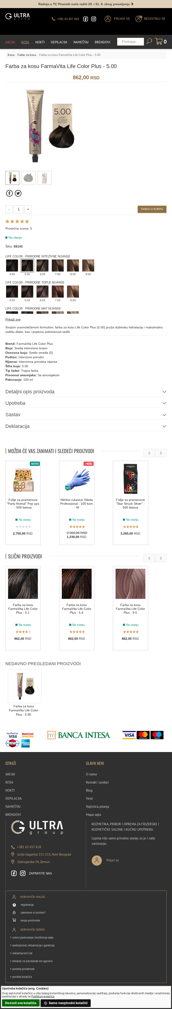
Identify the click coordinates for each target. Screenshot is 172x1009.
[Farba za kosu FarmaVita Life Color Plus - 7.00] (57, 265)
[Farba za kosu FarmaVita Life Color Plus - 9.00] (88, 265)
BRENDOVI (13, 814)
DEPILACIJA (13, 798)
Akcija (10, 42)
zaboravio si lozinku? (33, 912)
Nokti (40, 42)
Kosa (25, 42)
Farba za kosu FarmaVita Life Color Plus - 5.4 (76, 608)
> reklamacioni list (21, 953)
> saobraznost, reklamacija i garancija (32, 945)
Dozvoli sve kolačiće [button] (20, 1003)
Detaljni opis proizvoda (29, 391)
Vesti (89, 798)
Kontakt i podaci (97, 782)
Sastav (12, 414)
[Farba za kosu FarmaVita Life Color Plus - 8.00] (73, 265)
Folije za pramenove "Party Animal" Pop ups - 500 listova (23, 503)
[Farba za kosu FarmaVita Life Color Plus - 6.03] (42, 291)
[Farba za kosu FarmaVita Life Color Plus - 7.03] (57, 291)
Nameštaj (80, 42)
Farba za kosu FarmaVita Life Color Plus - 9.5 (130, 608)
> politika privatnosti (22, 969)
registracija (27, 905)
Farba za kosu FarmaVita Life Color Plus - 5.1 (23, 608)
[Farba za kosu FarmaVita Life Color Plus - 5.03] (27, 291)
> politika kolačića (21, 977)
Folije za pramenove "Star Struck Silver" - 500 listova (130, 503)
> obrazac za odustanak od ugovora (31, 961)
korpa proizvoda (30, 920)
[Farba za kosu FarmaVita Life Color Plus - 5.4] (77, 584)
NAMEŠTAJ (12, 806)
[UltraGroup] (17, 16)
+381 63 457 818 (29, 847)
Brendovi (102, 42)
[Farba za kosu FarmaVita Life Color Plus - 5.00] (27, 265)
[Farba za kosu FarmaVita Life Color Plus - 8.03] (73, 291)
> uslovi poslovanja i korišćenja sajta (31, 937)
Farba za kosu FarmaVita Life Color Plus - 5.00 (23, 710)
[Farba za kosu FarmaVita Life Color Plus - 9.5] (130, 584)
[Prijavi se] (120, 858)
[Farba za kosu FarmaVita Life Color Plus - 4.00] (12, 265)
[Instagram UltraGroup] (93, 19)
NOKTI (10, 790)
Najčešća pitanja (97, 806)
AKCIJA (10, 774)
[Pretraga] (149, 41)
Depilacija (59, 42)
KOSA (9, 782)
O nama (91, 774)
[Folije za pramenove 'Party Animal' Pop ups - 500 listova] (23, 478)
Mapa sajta (93, 814)
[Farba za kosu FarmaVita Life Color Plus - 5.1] (23, 584)
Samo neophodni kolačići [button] (68, 1003)
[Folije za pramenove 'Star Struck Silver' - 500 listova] (130, 478)
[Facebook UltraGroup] (85, 19)
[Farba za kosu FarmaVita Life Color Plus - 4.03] (12, 291)
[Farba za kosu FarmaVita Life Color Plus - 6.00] (42, 265)
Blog (89, 790)
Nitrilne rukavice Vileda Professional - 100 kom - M (76, 503)
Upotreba (15, 403)
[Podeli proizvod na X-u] (18, 193)
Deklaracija (17, 426)
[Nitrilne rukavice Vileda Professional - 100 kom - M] (77, 478)
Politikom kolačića (42, 996)
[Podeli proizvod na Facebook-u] (9, 193)
